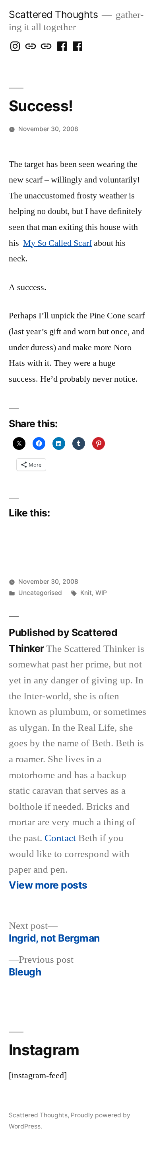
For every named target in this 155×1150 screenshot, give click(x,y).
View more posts (48, 885)
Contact (60, 838)
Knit (86, 593)
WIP (101, 593)
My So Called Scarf (57, 243)
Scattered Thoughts (53, 14)
